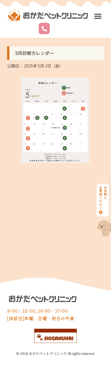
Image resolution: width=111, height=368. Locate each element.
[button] (98, 16)
